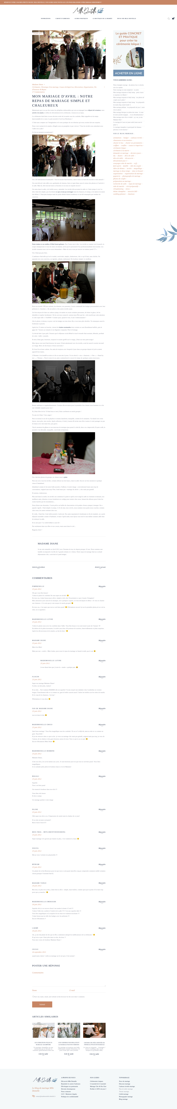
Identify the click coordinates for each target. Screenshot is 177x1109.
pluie (65, 477)
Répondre (102, 586)
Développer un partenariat (69, 1086)
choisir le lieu (118, 143)
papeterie (116, 176)
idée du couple (135, 166)
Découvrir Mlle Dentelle (69, 1081)
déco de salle (129, 156)
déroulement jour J (120, 161)
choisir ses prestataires (133, 143)
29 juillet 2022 (64, 1026)
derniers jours (136, 153)
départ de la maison (94, 110)
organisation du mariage (134, 174)
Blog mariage (123, 1099)
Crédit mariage (123, 1094)
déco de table (118, 158)
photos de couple (119, 179)
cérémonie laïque (119, 148)
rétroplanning (118, 189)
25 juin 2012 (37, 33)
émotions (131, 194)
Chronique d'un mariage (50, 87)
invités (129, 168)
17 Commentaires (38, 92)
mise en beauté (137, 171)
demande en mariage (120, 153)
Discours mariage (124, 1084)
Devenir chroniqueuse (68, 1089)
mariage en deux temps (121, 171)
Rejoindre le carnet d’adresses (70, 1084)
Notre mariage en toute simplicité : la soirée (126, 90)
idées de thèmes (119, 168)
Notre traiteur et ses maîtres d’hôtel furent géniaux (48, 244)
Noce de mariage (124, 1081)
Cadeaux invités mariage (127, 1086)
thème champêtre (119, 191)
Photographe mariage (126, 1096)
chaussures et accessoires (122, 140)
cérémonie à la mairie (121, 151)
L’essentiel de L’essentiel (98, 1084)
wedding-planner (119, 194)
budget (126, 138)
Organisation (88, 87)
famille (125, 166)
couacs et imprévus (136, 145)
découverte (129, 158)
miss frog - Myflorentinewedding (48, 832)
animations (117, 138)
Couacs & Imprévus (66, 87)
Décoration (79, 87)
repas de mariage (135, 184)
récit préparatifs (132, 186)
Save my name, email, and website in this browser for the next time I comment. (59, 997)
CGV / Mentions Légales (69, 1094)
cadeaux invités (136, 138)
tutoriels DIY (132, 191)
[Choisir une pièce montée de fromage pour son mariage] (94, 1030)
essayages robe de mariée (122, 163)
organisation (118, 174)
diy (114, 156)
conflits (124, 145)
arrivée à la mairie (38, 113)
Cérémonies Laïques (96, 1081)
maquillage (138, 168)
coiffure (116, 145)
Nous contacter (66, 1091)
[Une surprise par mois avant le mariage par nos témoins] (69, 1030)
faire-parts (117, 166)
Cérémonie (36, 87)
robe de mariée (118, 186)
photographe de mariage (131, 176)
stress (128, 189)
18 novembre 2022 (40, 1026)
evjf (135, 163)
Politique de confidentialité (69, 1096)
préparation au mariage (122, 181)
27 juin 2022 (88, 1026)
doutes (120, 156)
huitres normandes (65, 327)
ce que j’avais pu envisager (64, 192)
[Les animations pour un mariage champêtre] (43, 1030)
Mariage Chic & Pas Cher (98, 1086)
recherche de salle (120, 184)
